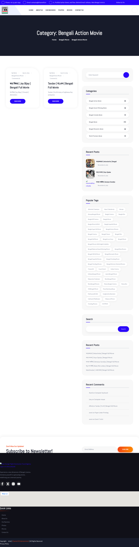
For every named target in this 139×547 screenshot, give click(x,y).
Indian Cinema (115, 269)
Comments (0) (16, 78)
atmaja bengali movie (94, 214)
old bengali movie (93, 289)
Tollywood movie (110, 299)
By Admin (14, 73)
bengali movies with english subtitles (98, 244)
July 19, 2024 (26, 73)
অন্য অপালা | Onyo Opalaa (103, 172)
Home (31, 10)
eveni (91, 413)
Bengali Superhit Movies (94, 259)
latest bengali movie (111, 274)
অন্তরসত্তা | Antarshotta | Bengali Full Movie (100, 353)
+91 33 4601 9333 (15, 2)
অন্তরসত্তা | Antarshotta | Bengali (106, 161)
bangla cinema (109, 214)
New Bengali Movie (110, 279)
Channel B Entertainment (20, 541)
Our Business (50, 10)
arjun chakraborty (109, 209)
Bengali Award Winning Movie (98, 108)
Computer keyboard (101, 393)
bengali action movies (112, 229)
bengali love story (108, 239)
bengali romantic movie (111, 254)
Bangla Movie (107, 219)
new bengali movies (93, 284)
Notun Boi (124, 284)
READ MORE (17, 101)
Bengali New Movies (120, 249)
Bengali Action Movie (18, 76)
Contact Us (79, 10)
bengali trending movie (112, 259)
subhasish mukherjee (94, 299)
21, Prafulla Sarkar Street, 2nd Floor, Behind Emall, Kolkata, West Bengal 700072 (79, 2)
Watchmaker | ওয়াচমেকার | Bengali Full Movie (100, 370)
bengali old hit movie (94, 254)
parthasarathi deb (93, 294)
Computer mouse (99, 399)
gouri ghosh (102, 269)
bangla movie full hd (94, 224)
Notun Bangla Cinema (110, 284)
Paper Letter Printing (101, 413)
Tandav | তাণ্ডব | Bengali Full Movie (106, 406)
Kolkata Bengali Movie (94, 274)
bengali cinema (92, 234)
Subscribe (125, 449)
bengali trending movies (95, 264)
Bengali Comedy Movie (95, 115)
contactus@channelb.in (38, 2)
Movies (69, 10)
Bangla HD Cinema (93, 219)
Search (89, 319)
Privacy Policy (4, 544)
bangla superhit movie (111, 224)
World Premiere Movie (95, 136)
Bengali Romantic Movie (96, 129)
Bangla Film (122, 214)
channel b (91, 269)
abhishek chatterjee (93, 209)
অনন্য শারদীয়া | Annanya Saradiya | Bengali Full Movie (102, 362)
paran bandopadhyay (109, 289)
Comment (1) (53, 78)
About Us (39, 10)
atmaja (121, 209)
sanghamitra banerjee (109, 294)
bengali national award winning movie (99, 249)
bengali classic (106, 234)
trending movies (92, 304)
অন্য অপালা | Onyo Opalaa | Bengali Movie (99, 357)
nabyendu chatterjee (94, 279)
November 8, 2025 (103, 165)
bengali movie (122, 239)
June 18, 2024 (64, 73)
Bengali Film (118, 234)
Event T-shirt (99, 419)
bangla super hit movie (94, 229)
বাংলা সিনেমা (105, 304)
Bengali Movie (64, 40)
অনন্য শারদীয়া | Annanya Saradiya (105, 182)
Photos (61, 10)
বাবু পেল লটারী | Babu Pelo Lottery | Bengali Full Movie (102, 366)
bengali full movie (93, 239)
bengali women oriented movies (116, 264)
